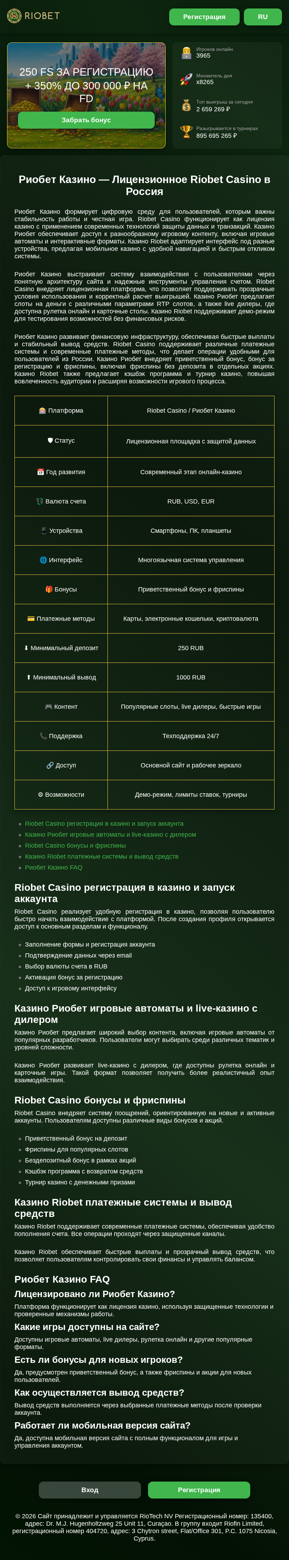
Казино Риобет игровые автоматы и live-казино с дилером (110, 834)
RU (263, 16)
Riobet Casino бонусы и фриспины (75, 845)
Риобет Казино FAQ (53, 867)
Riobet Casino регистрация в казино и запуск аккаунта (104, 823)
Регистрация (204, 16)
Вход (90, 1490)
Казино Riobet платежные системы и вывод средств (102, 856)
